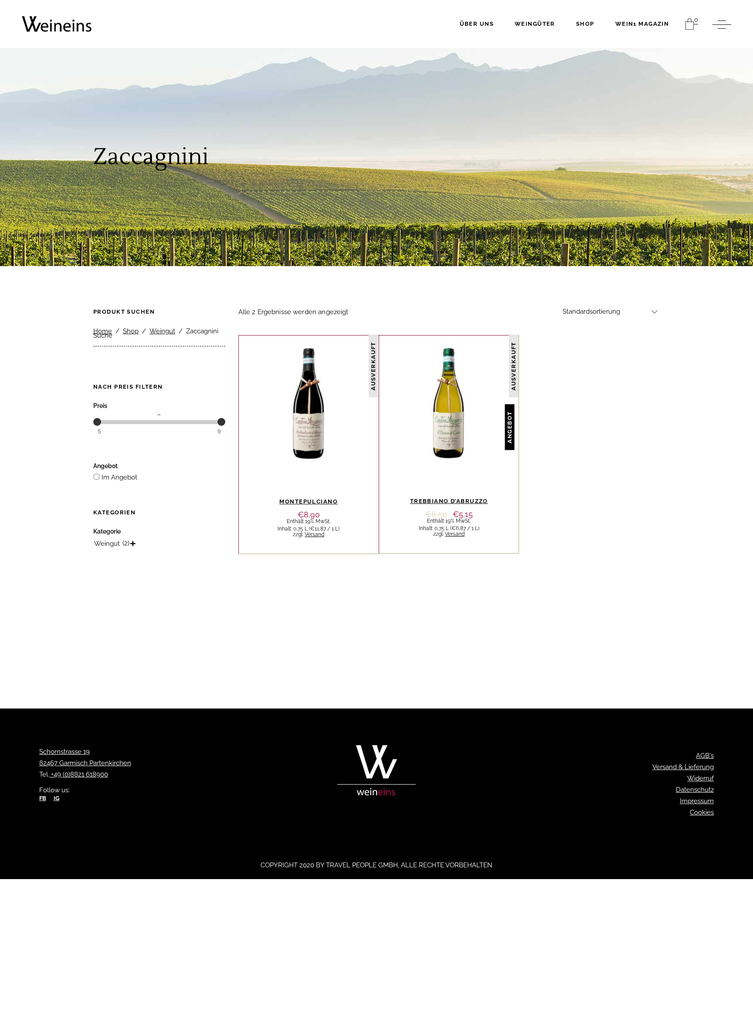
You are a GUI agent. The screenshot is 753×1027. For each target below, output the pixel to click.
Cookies (702, 812)
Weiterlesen (308, 481)
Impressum (697, 801)
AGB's (705, 756)
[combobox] (608, 312)
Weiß (482, 373)
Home (102, 331)
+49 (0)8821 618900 (78, 774)
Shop (131, 331)
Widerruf (700, 778)
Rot (342, 374)
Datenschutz (695, 790)
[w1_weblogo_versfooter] (376, 772)
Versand (314, 534)
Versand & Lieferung (683, 767)
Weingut (162, 331)
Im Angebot (119, 477)
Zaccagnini (308, 386)
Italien (319, 374)
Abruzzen (285, 374)
